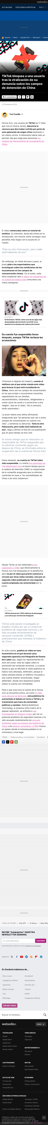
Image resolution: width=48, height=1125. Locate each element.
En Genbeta (9, 317)
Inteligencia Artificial (32, 998)
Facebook (19, 97)
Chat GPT (22, 923)
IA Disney (33, 923)
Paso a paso (7, 976)
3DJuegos (28, 1036)
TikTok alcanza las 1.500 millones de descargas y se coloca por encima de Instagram (23, 614)
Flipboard (27, 97)
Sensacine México (31, 1102)
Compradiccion (8, 1087)
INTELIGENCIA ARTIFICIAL (25, 7)
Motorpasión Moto (31, 1069)
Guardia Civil (25, 37)
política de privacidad (33, 946)
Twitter (23, 97)
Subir (39, 1024)
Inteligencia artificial (10, 980)
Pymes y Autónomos (32, 1084)
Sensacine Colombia (32, 1106)
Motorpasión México (32, 1109)
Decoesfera (7, 1084)
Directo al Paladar (9, 1066)
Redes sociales (8, 989)
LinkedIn (41, 956)
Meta (15, 37)
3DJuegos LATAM (31, 1099)
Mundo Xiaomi (8, 1049)
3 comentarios (10, 97)
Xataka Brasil (7, 1102)
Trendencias (7, 1081)
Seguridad (6, 985)
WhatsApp (6, 998)
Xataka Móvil (7, 1039)
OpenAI (7, 37)
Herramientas (30, 980)
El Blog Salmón (30, 1081)
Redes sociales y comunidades (22, 737)
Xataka (5, 1036)
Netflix (27, 994)
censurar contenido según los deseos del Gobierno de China (23, 723)
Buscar (45, 1015)
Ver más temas (9, 1006)
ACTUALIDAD (7, 7)
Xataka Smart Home (10, 1046)
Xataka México (8, 1099)
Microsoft (36, 37)
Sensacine (28, 1051)
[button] (16, 114)
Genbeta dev (30, 985)
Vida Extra (28, 1039)
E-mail (32, 97)
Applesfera (6, 1043)
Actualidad (41, 737)
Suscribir (40, 941)
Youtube (21, 956)
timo (4, 994)
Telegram (26, 956)
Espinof (27, 1054)
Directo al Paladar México (12, 1109)
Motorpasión (29, 1066)
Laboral (27, 989)
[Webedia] (42, 1)
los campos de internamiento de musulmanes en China (23, 141)
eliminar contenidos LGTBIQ (25, 726)
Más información (36, 1123)
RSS (31, 956)
